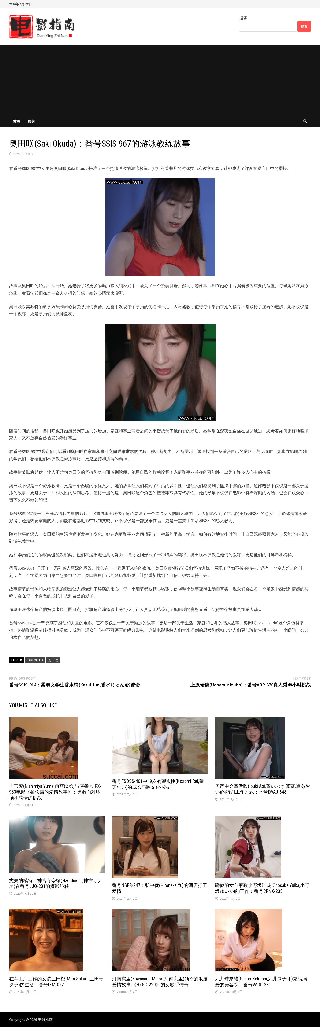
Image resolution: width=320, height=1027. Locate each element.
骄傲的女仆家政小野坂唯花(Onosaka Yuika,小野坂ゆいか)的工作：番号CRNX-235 (262, 888)
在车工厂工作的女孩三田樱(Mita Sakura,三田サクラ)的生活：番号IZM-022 (56, 981)
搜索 (243, 18)
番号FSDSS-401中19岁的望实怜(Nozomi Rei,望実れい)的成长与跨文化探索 (158, 784)
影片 (31, 121)
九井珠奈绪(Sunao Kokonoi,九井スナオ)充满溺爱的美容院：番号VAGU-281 (261, 981)
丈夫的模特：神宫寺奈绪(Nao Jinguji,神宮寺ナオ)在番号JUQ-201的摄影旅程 (55, 883)
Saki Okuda (35, 660)
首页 (16, 121)
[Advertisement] (160, 80)
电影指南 (45, 1019)
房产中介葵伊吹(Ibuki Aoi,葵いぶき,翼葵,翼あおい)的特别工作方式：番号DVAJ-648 (262, 789)
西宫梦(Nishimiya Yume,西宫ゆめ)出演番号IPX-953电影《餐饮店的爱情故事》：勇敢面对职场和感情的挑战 (55, 792)
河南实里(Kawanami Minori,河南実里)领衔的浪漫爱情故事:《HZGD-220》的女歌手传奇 (160, 981)
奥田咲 (53, 660)
